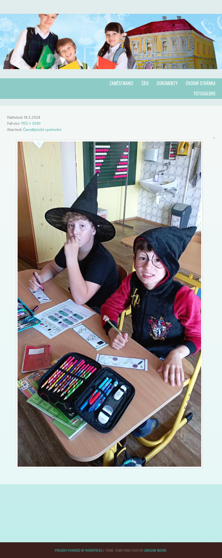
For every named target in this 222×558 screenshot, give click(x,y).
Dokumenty (167, 83)
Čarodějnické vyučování (42, 130)
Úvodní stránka (201, 83)
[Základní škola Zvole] (111, 74)
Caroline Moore (155, 550)
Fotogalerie (205, 93)
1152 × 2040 (31, 123)
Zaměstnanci (121, 83)
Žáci (145, 83)
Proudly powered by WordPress (78, 550)
